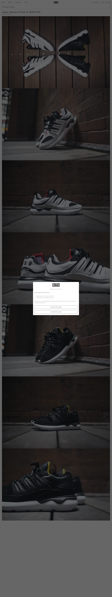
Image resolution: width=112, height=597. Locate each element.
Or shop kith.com (56, 312)
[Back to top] (109, 7)
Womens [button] (18, 2)
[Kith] (56, 2)
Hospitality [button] (96, 2)
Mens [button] (10, 2)
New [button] (3, 2)
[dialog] (56, 298)
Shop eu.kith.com (56, 307)
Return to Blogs (9, 7)
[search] (106, 2)
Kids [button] (26, 2)
